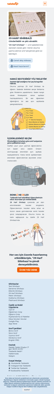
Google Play (14, 321)
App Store (13, 324)
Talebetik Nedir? (15, 351)
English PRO (14, 340)
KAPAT (27, 390)
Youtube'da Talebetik (19, 363)
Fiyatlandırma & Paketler (19, 317)
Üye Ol (11, 310)
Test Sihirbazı (14, 286)
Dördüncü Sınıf (15, 338)
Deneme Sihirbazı (16, 289)
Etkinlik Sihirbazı (15, 291)
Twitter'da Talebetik (19, 368)
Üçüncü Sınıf (14, 335)
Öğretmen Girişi (15, 312)
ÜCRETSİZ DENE (28, 270)
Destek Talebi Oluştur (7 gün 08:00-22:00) (19, 348)
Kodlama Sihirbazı (16, 298)
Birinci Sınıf (13, 331)
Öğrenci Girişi (14, 314)
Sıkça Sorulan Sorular (18, 319)
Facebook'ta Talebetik (19, 371)
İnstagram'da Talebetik (20, 366)
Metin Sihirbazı (15, 296)
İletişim (12, 356)
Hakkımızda (14, 354)
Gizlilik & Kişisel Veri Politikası (22, 386)
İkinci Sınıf (13, 333)
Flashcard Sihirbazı (17, 300)
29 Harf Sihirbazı (16, 293)
